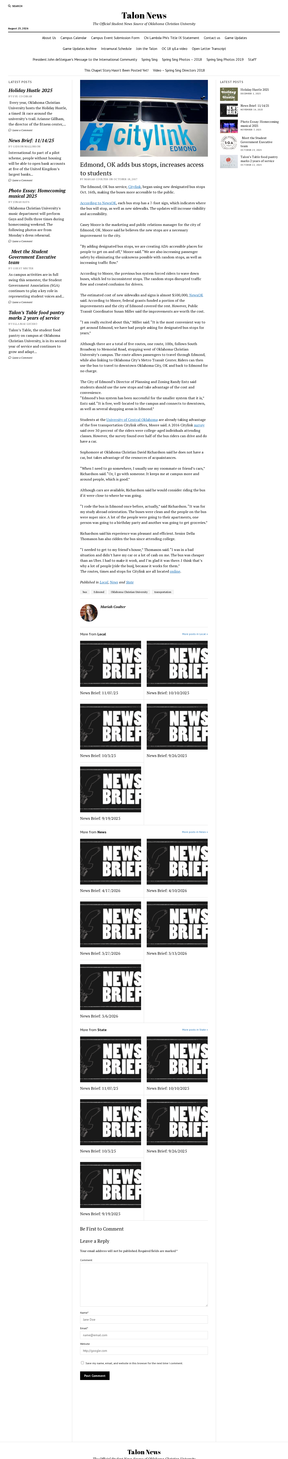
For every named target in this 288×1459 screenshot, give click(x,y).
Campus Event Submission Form (115, 37)
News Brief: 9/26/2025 (167, 755)
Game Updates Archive (80, 48)
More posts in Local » (195, 634)
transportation (162, 592)
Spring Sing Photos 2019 (225, 59)
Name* (84, 1312)
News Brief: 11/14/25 (31, 140)
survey (199, 425)
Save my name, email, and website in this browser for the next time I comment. (134, 1363)
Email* (84, 1328)
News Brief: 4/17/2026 (100, 890)
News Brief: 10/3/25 (98, 755)
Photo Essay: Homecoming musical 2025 (37, 193)
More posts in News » (195, 832)
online (175, 571)
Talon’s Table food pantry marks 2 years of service (36, 315)
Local (104, 582)
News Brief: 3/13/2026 (167, 953)
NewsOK (196, 295)
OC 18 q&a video (174, 48)
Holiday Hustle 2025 (30, 90)
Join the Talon (146, 48)
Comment (86, 1260)
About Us (49, 37)
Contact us (212, 37)
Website (85, 1343)
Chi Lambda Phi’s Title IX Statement (171, 37)
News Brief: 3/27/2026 (100, 953)
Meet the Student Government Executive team (32, 257)
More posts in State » (195, 1029)
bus (85, 592)
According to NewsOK (98, 202)
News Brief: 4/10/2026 (167, 890)
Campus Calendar (74, 37)
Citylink (134, 186)
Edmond (99, 592)
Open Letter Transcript (209, 48)
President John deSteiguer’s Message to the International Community (85, 59)
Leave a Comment (22, 130)
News (114, 582)
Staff (252, 59)
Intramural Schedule (116, 48)
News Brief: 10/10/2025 (168, 692)
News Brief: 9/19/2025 (100, 818)
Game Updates (236, 37)
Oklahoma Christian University (129, 592)
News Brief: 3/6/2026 (99, 1016)
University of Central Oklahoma (132, 419)
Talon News (144, 15)
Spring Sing (150, 59)
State (130, 582)
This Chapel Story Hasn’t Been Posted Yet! (116, 70)
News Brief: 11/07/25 (99, 692)
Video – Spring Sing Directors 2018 (179, 70)
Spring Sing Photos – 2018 (182, 59)
